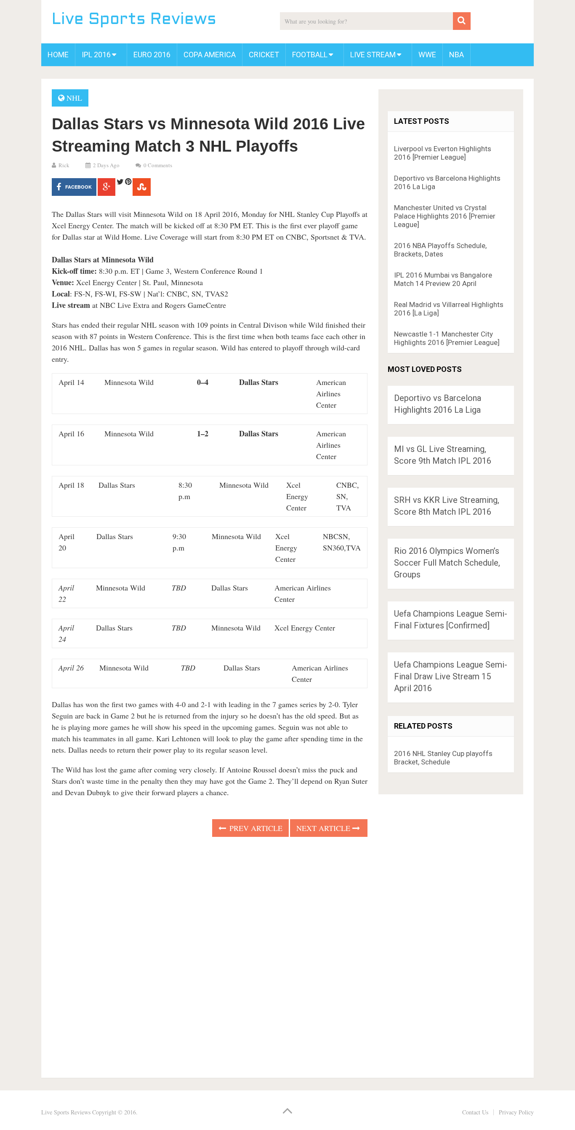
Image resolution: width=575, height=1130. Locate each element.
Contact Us (475, 1112)
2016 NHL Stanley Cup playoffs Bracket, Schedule (443, 757)
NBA (456, 54)
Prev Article (254, 828)
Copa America (210, 54)
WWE (427, 54)
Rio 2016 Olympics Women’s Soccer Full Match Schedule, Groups (447, 563)
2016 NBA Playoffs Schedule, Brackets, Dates (440, 249)
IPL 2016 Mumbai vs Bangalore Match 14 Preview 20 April (443, 279)
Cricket (264, 54)
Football (309, 54)
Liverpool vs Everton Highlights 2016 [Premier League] (442, 152)
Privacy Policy (516, 1112)
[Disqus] (209, 955)
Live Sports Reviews (134, 20)
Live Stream (373, 54)
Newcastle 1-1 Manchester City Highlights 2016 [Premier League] (447, 338)
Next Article (324, 828)
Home (58, 54)
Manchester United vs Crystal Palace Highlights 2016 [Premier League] (444, 216)
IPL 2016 (96, 54)
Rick (64, 165)
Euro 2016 (151, 54)
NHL (74, 98)
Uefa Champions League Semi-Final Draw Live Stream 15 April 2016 (450, 676)
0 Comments (158, 165)
